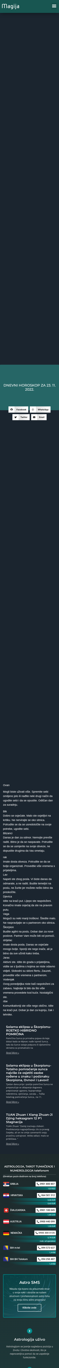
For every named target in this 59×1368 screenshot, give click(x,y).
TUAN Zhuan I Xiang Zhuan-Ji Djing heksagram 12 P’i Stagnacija (29, 1118)
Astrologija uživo (29, 1339)
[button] (54, 6)
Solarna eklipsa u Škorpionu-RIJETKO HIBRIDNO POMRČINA (28, 1030)
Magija (11, 6)
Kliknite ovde (29, 1307)
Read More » (12, 1052)
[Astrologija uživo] (29, 1331)
